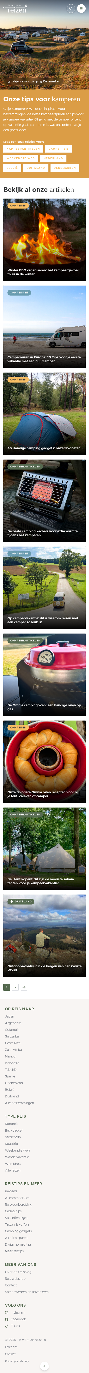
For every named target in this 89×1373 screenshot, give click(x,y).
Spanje (10, 1076)
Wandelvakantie (17, 1157)
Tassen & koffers (17, 1224)
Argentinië (13, 1023)
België (12, 168)
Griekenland (14, 1083)
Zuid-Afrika (13, 1049)
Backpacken (14, 1130)
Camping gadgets (18, 1231)
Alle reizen (12, 1170)
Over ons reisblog (18, 1272)
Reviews (11, 1191)
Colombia (12, 1029)
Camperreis (59, 149)
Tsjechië (11, 1069)
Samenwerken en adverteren (27, 1292)
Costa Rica (12, 1043)
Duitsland (36, 168)
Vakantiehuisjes (16, 1218)
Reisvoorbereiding (18, 1204)
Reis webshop (15, 1278)
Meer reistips (14, 1251)
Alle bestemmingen (19, 1103)
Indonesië (12, 1063)
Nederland (53, 158)
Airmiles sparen (16, 1238)
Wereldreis (13, 1163)
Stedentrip (13, 1137)
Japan (9, 1016)
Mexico (10, 1056)
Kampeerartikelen (23, 149)
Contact (11, 1285)
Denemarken (65, 168)
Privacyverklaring (17, 1361)
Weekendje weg (21, 158)
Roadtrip (11, 1144)
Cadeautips (13, 1211)
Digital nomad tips (18, 1244)
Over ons (11, 1347)
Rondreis (11, 1124)
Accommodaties (17, 1198)
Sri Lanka (12, 1036)
